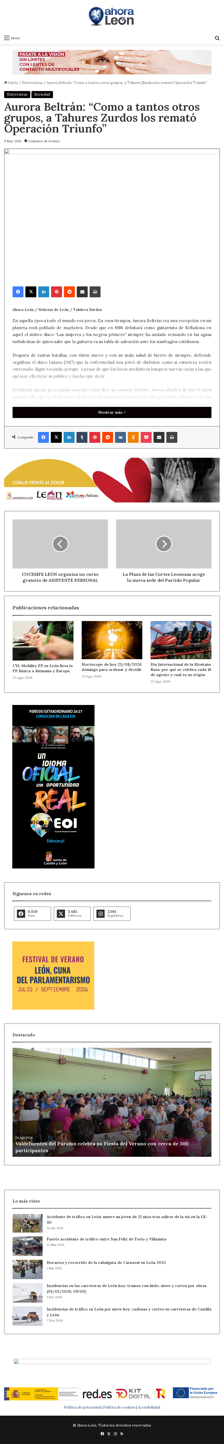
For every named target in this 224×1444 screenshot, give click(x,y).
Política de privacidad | (83, 1407)
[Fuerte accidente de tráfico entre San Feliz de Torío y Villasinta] (28, 1246)
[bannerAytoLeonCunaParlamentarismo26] (53, 1008)
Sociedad (42, 94)
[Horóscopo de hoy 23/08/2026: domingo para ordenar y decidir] (112, 640)
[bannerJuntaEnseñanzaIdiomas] (53, 867)
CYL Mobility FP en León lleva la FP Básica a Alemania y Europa (43, 668)
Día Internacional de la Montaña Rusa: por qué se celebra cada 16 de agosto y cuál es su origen (181, 669)
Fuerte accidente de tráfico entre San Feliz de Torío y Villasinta (106, 1239)
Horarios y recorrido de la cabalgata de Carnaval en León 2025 (106, 1262)
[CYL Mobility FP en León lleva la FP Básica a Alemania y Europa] (43, 640)
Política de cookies (119, 1407)
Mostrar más (110, 412)
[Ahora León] (112, 16)
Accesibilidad (149, 1407)
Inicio (12, 82)
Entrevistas (32, 82)
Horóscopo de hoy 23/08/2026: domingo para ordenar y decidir (112, 667)
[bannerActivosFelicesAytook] (112, 479)
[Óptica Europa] (112, 61)
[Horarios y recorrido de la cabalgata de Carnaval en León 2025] (28, 1269)
